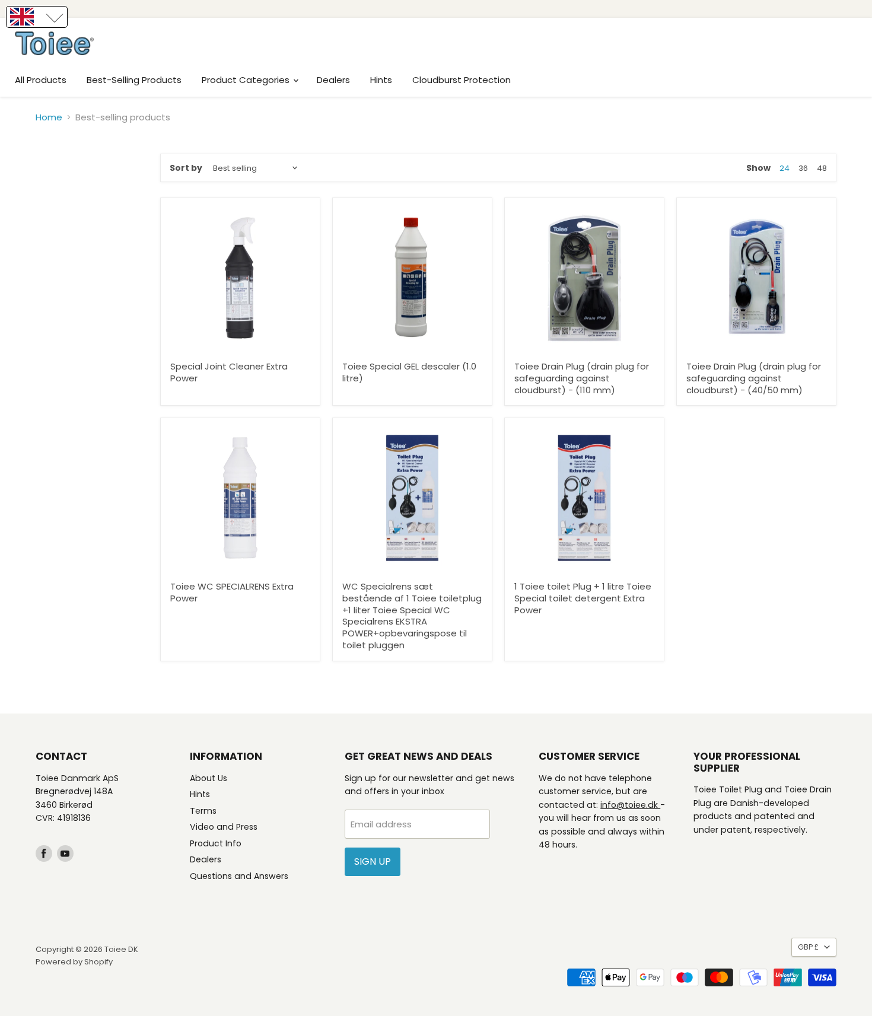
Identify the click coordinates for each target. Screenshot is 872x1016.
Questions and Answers (239, 876)
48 (822, 168)
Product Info (215, 843)
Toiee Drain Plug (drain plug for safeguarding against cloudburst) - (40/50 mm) (753, 378)
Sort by (186, 168)
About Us (208, 778)
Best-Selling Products (134, 80)
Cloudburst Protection (461, 80)
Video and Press (223, 827)
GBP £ (808, 947)
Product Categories (247, 80)
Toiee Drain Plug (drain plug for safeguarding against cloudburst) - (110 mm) (581, 378)
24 (784, 168)
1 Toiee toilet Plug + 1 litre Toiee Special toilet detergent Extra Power (582, 598)
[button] (37, 17)
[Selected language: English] (37, 17)
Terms (203, 811)
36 (803, 168)
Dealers (333, 80)
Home (49, 117)
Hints (381, 80)
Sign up (372, 861)
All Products (40, 80)
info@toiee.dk (630, 805)
